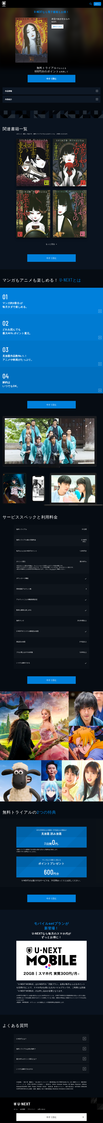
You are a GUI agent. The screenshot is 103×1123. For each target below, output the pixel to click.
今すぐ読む (51, 78)
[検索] (91, 4)
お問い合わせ (41, 1109)
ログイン (97, 4)
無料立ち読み (57, 26)
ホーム (16, 1109)
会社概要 (22, 1109)
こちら (53, 569)
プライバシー (31, 1109)
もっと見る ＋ (51, 244)
